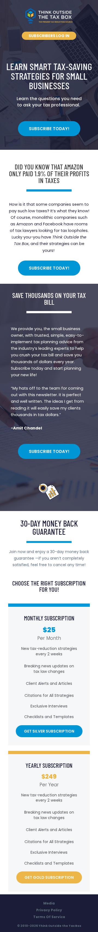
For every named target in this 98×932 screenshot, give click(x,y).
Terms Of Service (49, 917)
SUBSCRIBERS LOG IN (49, 35)
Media (49, 903)
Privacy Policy (49, 910)
